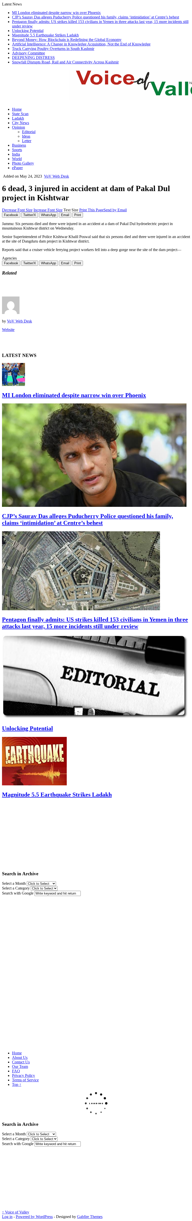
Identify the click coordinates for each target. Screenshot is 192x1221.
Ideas (26, 136)
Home (17, 109)
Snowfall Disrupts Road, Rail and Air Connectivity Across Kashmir (65, 62)
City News (20, 123)
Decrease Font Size (17, 210)
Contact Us (21, 1062)
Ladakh (18, 118)
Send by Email (115, 210)
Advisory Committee (28, 53)
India (16, 154)
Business (19, 145)
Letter (26, 141)
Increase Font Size (48, 210)
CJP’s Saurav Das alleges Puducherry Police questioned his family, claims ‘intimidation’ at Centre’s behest (95, 17)
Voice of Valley (15, 1212)
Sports (17, 150)
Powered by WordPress (34, 1217)
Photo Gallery (23, 163)
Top (16, 1084)
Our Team (20, 1066)
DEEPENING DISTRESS (33, 57)
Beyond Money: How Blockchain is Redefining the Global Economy (67, 39)
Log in (7, 1217)
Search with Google (18, 893)
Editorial (29, 132)
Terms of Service (25, 1080)
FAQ (16, 1071)
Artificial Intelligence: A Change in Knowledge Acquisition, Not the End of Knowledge (81, 44)
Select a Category (16, 888)
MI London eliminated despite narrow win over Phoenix (56, 12)
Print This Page (91, 210)
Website (8, 329)
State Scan (20, 114)
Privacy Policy (23, 1075)
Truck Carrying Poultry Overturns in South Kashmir (53, 48)
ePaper (17, 168)
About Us (20, 1057)
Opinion (18, 127)
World (17, 159)
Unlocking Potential (28, 30)
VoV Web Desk (56, 176)
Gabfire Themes (89, 1217)
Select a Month (14, 883)
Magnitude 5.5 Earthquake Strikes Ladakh (45, 35)
